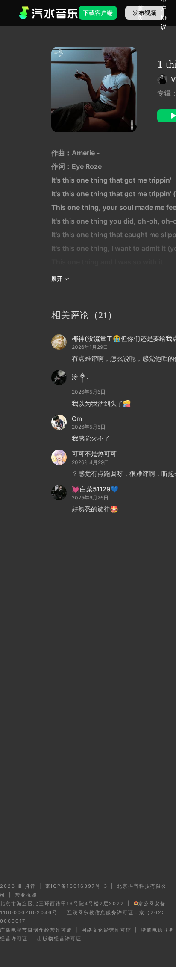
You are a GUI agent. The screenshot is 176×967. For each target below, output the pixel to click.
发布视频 (144, 12)
